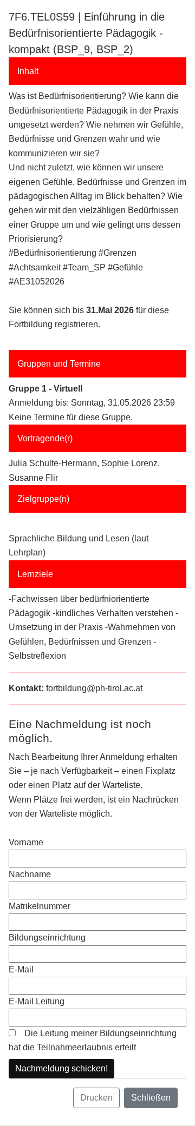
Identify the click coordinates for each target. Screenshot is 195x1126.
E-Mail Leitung (36, 1001)
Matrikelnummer (39, 906)
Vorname (26, 842)
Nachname (30, 874)
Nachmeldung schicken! (61, 1068)
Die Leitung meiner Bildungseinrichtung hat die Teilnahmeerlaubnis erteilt (93, 1040)
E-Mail (21, 969)
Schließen (151, 1097)
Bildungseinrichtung (47, 937)
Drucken (96, 1097)
